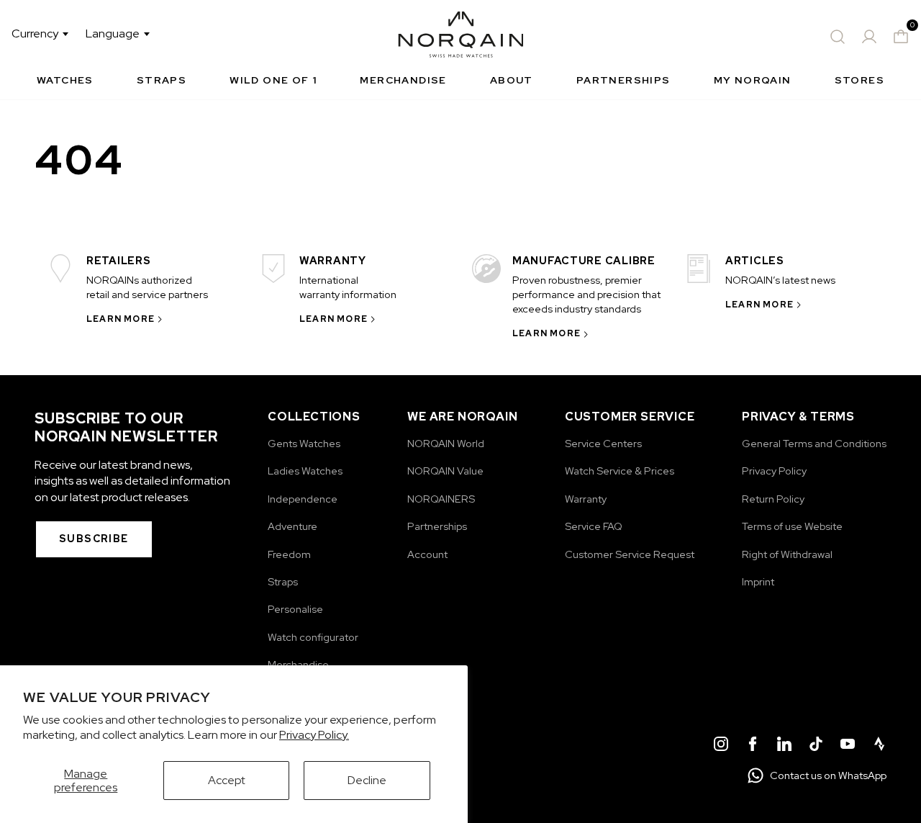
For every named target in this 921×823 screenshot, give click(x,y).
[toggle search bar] (837, 36)
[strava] (879, 746)
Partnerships (623, 79)
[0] (900, 36)
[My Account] (869, 36)
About (511, 79)
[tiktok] (816, 746)
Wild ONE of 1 (273, 79)
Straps (161, 79)
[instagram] (721, 746)
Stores (859, 79)
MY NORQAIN (752, 79)
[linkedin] (784, 746)
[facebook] (752, 746)
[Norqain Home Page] (461, 37)
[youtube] (847, 746)
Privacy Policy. (314, 734)
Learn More (120, 319)
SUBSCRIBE (94, 538)
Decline (367, 780)
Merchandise (403, 79)
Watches (65, 79)
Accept (226, 780)
